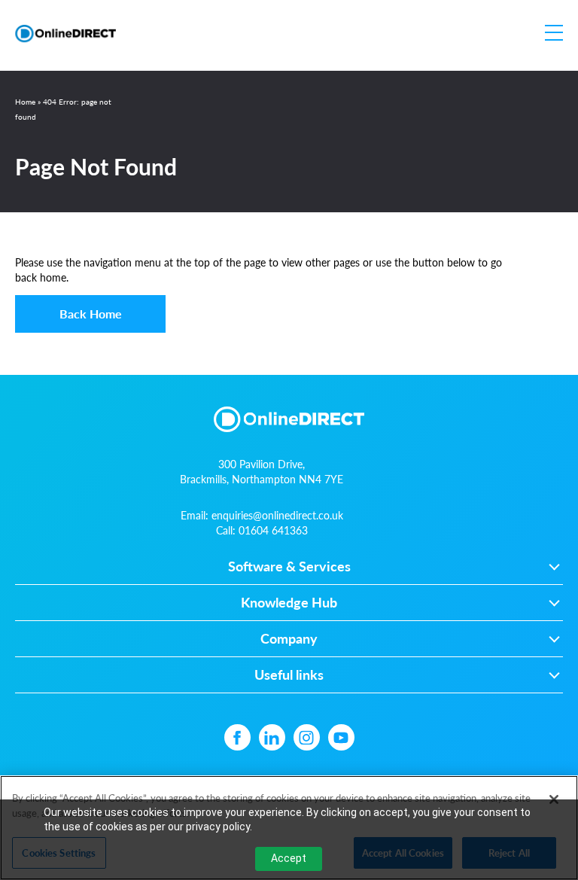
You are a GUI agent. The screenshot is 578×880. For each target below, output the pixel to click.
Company (289, 639)
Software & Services (289, 567)
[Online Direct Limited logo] (65, 33)
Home (25, 101)
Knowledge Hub (289, 603)
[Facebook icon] (237, 737)
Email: (262, 514)
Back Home (90, 313)
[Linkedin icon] (272, 737)
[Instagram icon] (307, 737)
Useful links (289, 675)
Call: (262, 529)
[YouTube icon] (341, 737)
